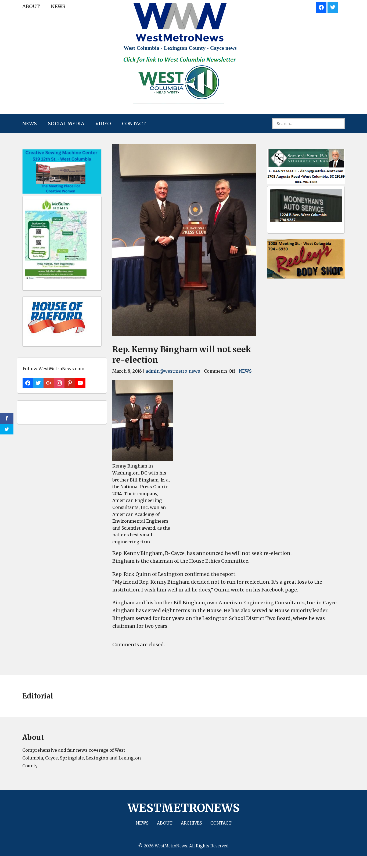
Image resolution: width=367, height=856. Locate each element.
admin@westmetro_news (173, 371)
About (31, 6)
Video (103, 123)
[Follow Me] (333, 6)
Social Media (66, 123)
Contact (134, 123)
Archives (191, 823)
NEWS (58, 6)
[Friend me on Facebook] (321, 6)
